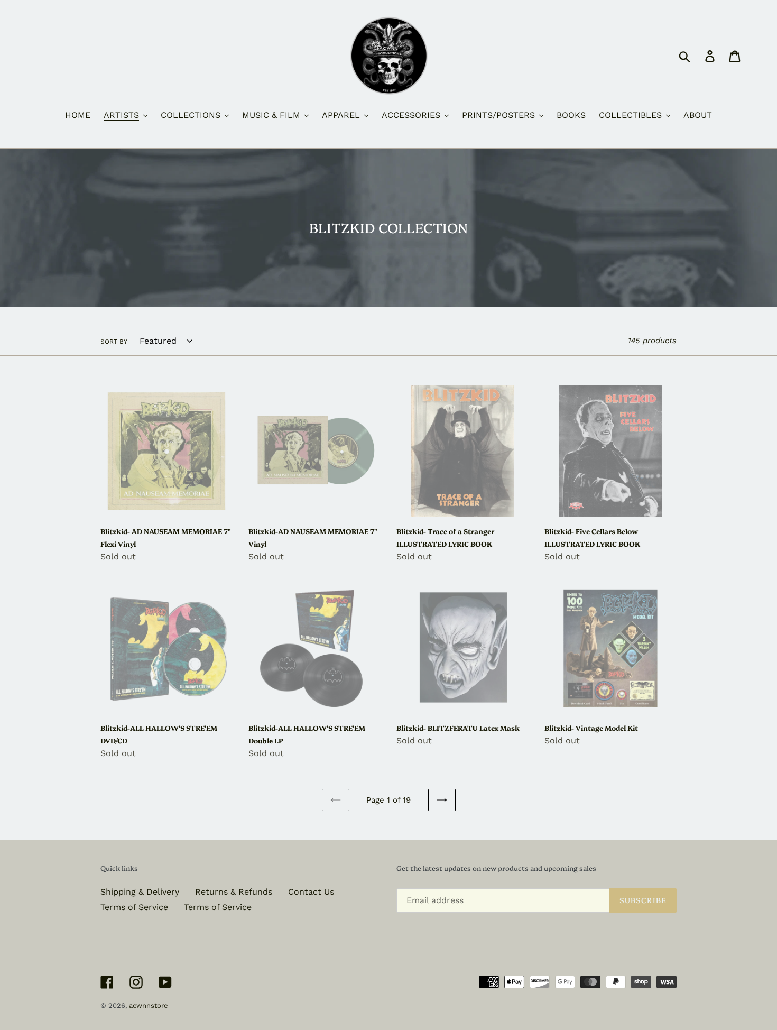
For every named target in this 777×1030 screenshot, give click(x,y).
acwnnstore (148, 1005)
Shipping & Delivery (139, 892)
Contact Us (311, 892)
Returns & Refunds (233, 892)
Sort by (113, 341)
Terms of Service (134, 907)
